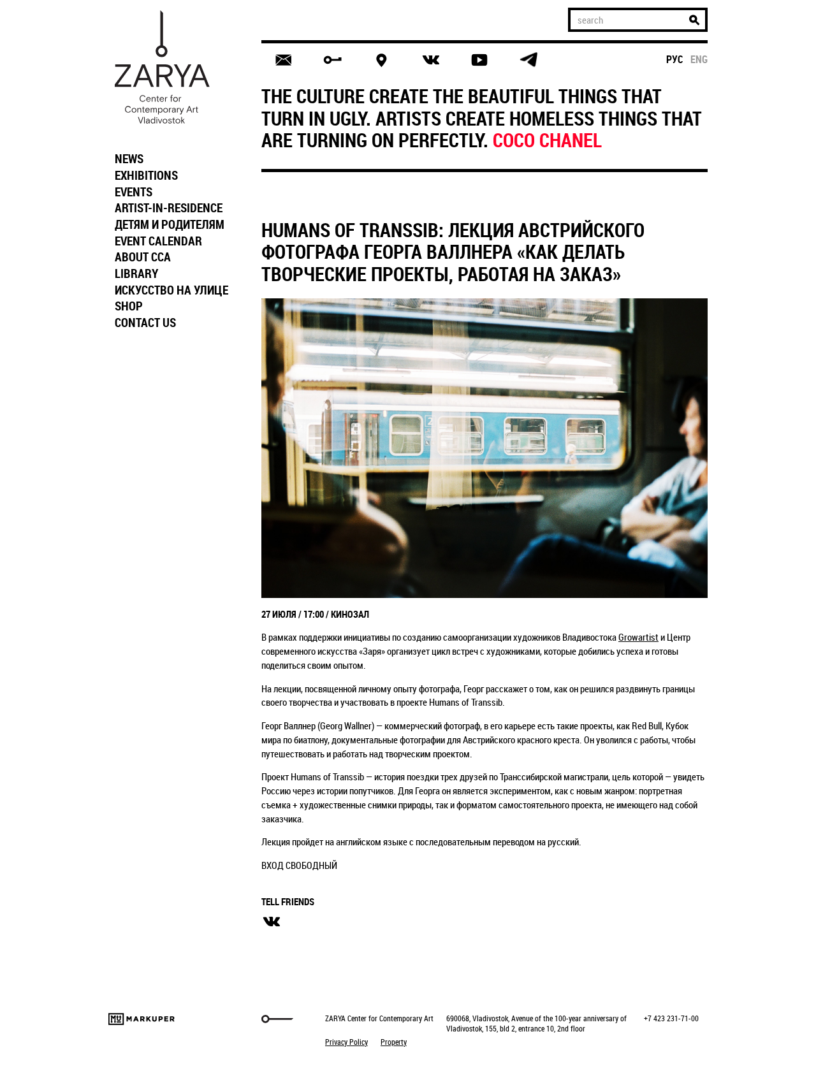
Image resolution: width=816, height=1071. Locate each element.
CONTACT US (145, 322)
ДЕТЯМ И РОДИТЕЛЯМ (169, 224)
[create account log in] (332, 59)
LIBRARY (136, 273)
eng (699, 59)
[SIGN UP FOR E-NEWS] (283, 60)
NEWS (129, 158)
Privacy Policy (346, 1042)
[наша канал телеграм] (528, 60)
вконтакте (271, 922)
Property (394, 1042)
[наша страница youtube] (479, 60)
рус (674, 59)
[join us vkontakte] (430, 60)
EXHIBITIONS (146, 175)
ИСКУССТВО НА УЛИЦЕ (171, 290)
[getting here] (381, 60)
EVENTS (133, 192)
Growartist (638, 636)
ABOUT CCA (143, 257)
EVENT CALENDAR (158, 241)
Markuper (141, 1019)
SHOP (129, 306)
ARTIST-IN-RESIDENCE (168, 208)
